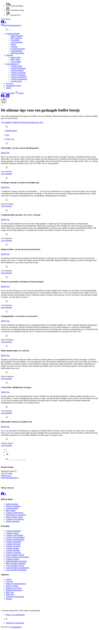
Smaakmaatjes (16, 627)
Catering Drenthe (12, 548)
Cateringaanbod (12, 34)
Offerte (8, 55)
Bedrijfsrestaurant (17, 53)
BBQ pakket (10, 510)
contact (8, 88)
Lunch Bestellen (12, 508)
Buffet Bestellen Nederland (16, 561)
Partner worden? (12, 586)
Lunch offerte (16, 62)
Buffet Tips (19, 122)
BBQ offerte (15, 60)
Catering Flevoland (13, 544)
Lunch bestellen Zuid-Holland (17, 557)
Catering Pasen (16, 66)
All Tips (4, 122)
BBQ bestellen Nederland (15, 563)
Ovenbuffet (15, 40)
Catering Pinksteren (18, 68)
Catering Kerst (16, 81)
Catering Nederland (13, 531)
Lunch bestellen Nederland (16, 570)
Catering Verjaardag (18, 73)
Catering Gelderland (13, 542)
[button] (52, 34)
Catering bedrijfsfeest (19, 77)
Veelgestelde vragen (13, 86)
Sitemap (9, 599)
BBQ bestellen (16, 38)
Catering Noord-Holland (15, 537)
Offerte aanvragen (13, 521)
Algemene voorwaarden (15, 597)
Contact (21, 93)
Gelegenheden (11, 64)
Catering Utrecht (12, 533)
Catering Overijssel (13, 546)
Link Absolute (6, 174)
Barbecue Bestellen (13, 506)
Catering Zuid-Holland (14, 535)
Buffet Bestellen (17, 36)
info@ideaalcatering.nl (9, 478)
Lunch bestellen (17, 42)
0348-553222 (6, 475)
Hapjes (13, 44)
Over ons (9, 83)
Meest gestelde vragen (14, 517)
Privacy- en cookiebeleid (15, 615)
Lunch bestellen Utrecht (15, 555)
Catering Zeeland (12, 559)
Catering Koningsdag (19, 79)
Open (4, 102)
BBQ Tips (11, 122)
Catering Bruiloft (17, 70)
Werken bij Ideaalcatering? (16, 584)
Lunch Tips (39, 122)
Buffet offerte (16, 57)
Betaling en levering (13, 588)
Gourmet (14, 47)
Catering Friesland (13, 550)
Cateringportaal (16, 51)
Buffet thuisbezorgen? (14, 590)
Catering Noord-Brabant (15, 540)
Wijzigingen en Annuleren (16, 515)
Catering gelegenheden (14, 513)
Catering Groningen (13, 553)
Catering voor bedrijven (15, 519)
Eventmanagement (18, 49)
